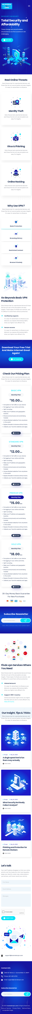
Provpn (6, 754)
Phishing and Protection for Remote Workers (15, 848)
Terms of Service (6, 1008)
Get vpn (8, 40)
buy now (17, 433)
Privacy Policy (17, 1008)
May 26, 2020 (14, 754)
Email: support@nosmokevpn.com (14, 979)
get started (17, 359)
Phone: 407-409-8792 (10, 976)
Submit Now (9, 918)
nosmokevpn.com (12, 1005)
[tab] (16, 223)
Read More (8, 763)
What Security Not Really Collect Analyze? (14, 803)
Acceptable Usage (7, 1010)
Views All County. (9, 701)
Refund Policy (26, 1008)
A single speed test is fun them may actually (13, 758)
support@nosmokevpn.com (14, 955)
